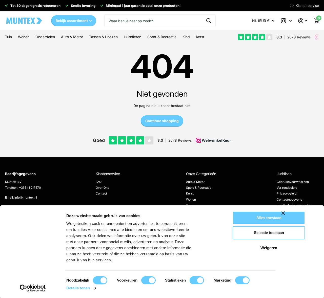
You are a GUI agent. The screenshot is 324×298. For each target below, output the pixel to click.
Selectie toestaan (269, 233)
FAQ (99, 182)
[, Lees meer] (286, 21)
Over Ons (102, 187)
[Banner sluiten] (299, 217)
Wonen (191, 199)
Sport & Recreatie (198, 187)
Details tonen (78, 288)
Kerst (190, 193)
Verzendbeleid (287, 187)
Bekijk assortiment (72, 20)
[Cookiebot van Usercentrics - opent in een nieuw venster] (33, 288)
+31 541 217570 (30, 187)
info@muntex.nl (25, 197)
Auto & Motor (195, 182)
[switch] (148, 280)
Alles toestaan (268, 218)
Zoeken (209, 20)
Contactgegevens (289, 199)
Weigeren (268, 248)
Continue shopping (162, 121)
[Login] (302, 21)
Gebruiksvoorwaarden (293, 182)
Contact (101, 193)
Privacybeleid (286, 193)
